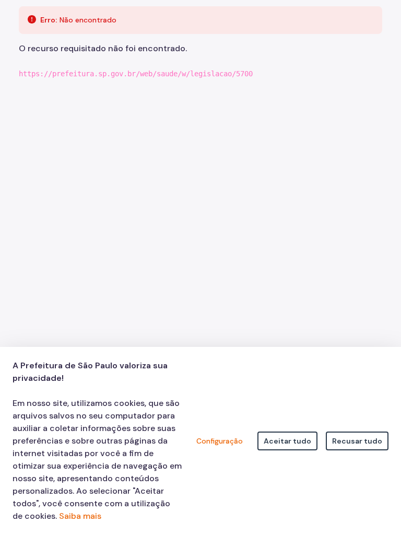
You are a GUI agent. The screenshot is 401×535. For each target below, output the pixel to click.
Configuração (219, 441)
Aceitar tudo (287, 441)
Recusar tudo (357, 441)
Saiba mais (80, 515)
